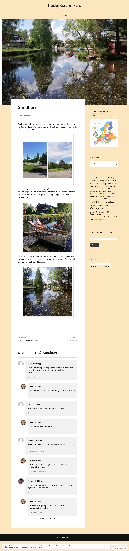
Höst (113, 183)
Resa (97, 191)
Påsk (114, 189)
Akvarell (95, 178)
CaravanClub (94, 181)
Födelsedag (93, 183)
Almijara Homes (101, 178)
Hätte (109, 184)
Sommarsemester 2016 (96, 196)
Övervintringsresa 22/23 (110, 217)
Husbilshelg (101, 183)
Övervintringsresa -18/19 (99, 212)
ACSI (91, 178)
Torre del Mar (109, 202)
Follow (94, 245)
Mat (95, 186)
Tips (102, 202)
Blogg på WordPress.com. (64, 537)
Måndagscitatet (103, 186)
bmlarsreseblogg (34, 364)
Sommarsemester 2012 (96, 193)
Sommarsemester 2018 (96, 199)
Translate (105, 266)
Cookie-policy (38, 547)
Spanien (106, 199)
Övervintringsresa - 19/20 (99, 214)
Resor (100, 191)
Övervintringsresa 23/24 (96, 219)
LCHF (91, 186)
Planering (112, 186)
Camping (110, 177)
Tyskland (106, 205)
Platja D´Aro (93, 189)
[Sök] (115, 164)
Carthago (101, 181)
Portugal (99, 189)
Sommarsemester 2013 (109, 193)
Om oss (64, 15)
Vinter (107, 209)
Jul (116, 184)
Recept (92, 191)
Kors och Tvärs (25, 115)
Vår (111, 209)
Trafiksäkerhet (93, 205)
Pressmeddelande (107, 189)
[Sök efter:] (104, 164)
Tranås (100, 205)
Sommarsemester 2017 (109, 196)
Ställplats (95, 202)
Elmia (107, 181)
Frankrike (113, 180)
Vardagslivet (97, 208)
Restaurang (107, 191)
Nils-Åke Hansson (35, 440)
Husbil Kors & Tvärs (64, 5)
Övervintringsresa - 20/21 (96, 217)
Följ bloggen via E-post (101, 232)
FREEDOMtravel (34, 404)
